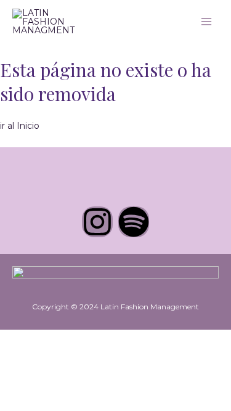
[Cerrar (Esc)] (93, 339)
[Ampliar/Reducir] (12, 339)
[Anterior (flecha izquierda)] (12, 355)
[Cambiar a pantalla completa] (39, 339)
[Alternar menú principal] (206, 21)
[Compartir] (66, 339)
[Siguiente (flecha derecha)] (39, 355)
